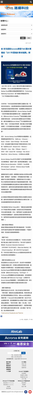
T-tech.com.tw (5, 313)
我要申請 (24, 367)
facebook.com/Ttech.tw (16, 313)
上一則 (21, 319)
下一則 (30, 319)
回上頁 (26, 319)
